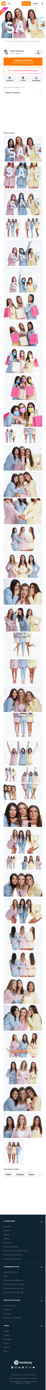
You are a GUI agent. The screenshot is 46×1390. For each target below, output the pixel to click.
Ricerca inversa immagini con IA (16, 1324)
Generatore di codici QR (12, 1332)
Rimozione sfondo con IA (13, 1328)
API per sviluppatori (11, 1320)
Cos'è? (22, 87)
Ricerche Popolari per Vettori (14, 1358)
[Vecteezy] (3, 3)
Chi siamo (7, 1387)
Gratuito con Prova (23, 61)
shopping (20, 1248)
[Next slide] (37, 1248)
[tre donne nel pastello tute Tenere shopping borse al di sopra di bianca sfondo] (23, 329)
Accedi (35, 3)
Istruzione (7, 1316)
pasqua (31, 1248)
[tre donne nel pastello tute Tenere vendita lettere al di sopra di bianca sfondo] (23, 147)
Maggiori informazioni (12, 92)
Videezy (6, 1308)
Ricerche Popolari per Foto (13, 1362)
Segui (38, 53)
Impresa (7, 1312)
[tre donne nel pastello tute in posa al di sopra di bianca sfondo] (16, 475)
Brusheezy (7, 1300)
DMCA (6, 1350)
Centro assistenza (10, 1379)
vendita (8, 1248)
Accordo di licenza (10, 1346)
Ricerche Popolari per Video (14, 1366)
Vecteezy (7, 1304)
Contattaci (7, 1383)
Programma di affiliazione (13, 1354)
